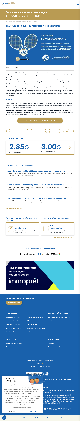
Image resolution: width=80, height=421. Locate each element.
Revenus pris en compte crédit (36, 328)
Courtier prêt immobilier (13, 320)
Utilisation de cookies (51, 379)
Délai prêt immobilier (33, 320)
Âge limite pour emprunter (35, 332)
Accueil (7, 21)
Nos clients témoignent (27, 254)
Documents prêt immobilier (35, 317)
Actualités (51, 343)
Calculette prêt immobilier (14, 328)
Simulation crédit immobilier (62, 238)
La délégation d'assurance (56, 320)
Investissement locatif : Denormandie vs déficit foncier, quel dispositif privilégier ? (58, 131)
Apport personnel (32, 324)
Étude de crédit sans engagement (40, 120)
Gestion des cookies (65, 379)
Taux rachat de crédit (12, 347)
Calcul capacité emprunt (13, 332)
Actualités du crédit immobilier (14, 21)
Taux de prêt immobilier (13, 324)
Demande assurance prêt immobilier (59, 317)
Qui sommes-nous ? (54, 347)
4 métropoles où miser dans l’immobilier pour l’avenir (23, 131)
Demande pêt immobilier (13, 317)
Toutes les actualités (12, 208)
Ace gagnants (38, 87)
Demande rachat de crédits (14, 343)
